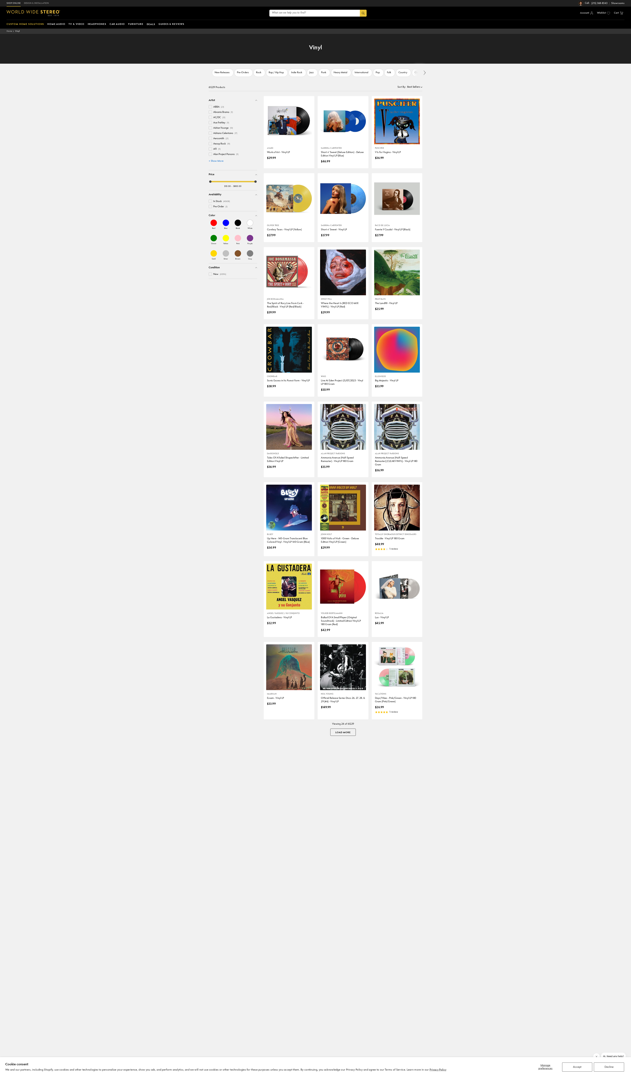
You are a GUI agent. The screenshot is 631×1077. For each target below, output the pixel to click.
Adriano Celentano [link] (225, 133)
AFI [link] (217, 149)
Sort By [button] (401, 87)
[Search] (363, 13)
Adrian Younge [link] (223, 128)
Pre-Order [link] (220, 206)
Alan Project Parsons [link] (225, 154)
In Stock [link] (221, 201)
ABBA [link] (218, 107)
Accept (577, 1067)
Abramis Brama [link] (223, 112)
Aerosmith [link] (220, 138)
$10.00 (227, 186)
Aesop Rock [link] (221, 144)
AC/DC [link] (219, 117)
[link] (214, 224)
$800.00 (237, 186)
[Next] (424, 73)
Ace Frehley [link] (221, 123)
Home (9, 31)
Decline (609, 1067)
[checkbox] (210, 106)
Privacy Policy (438, 1069)
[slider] (210, 181)
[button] (618, 13)
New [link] (219, 274)
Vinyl (17, 31)
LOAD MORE (343, 732)
